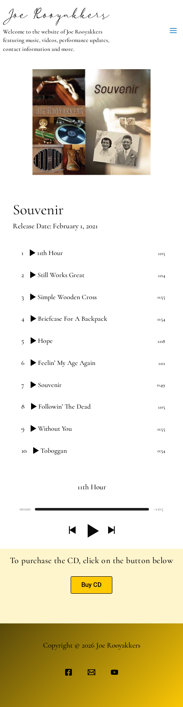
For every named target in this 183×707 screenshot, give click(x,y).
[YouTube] (114, 672)
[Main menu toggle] (173, 30)
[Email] (91, 672)
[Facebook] (68, 672)
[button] (72, 530)
